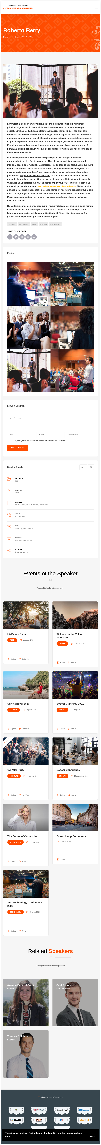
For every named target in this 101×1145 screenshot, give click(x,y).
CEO (16, 481)
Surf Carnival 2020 (18, 703)
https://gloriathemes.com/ (23, 540)
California (25, 659)
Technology (15, 842)
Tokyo (24, 931)
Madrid (73, 795)
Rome (17, 493)
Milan (24, 861)
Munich (73, 662)
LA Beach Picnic (17, 634)
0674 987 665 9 (20, 517)
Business (12, 224)
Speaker (43, 224)
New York (25, 795)
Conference (23, 224)
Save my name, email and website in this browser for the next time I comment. (38, 441)
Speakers (15, 37)
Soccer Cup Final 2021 (70, 703)
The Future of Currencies (22, 836)
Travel (62, 644)
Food (12, 640)
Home (5, 37)
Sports (62, 710)
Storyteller (55, 224)
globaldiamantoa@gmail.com (52, 1097)
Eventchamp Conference (72, 836)
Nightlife (14, 776)
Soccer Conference (68, 770)
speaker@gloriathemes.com (25, 529)
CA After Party (15, 770)
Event (34, 224)
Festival (13, 710)
